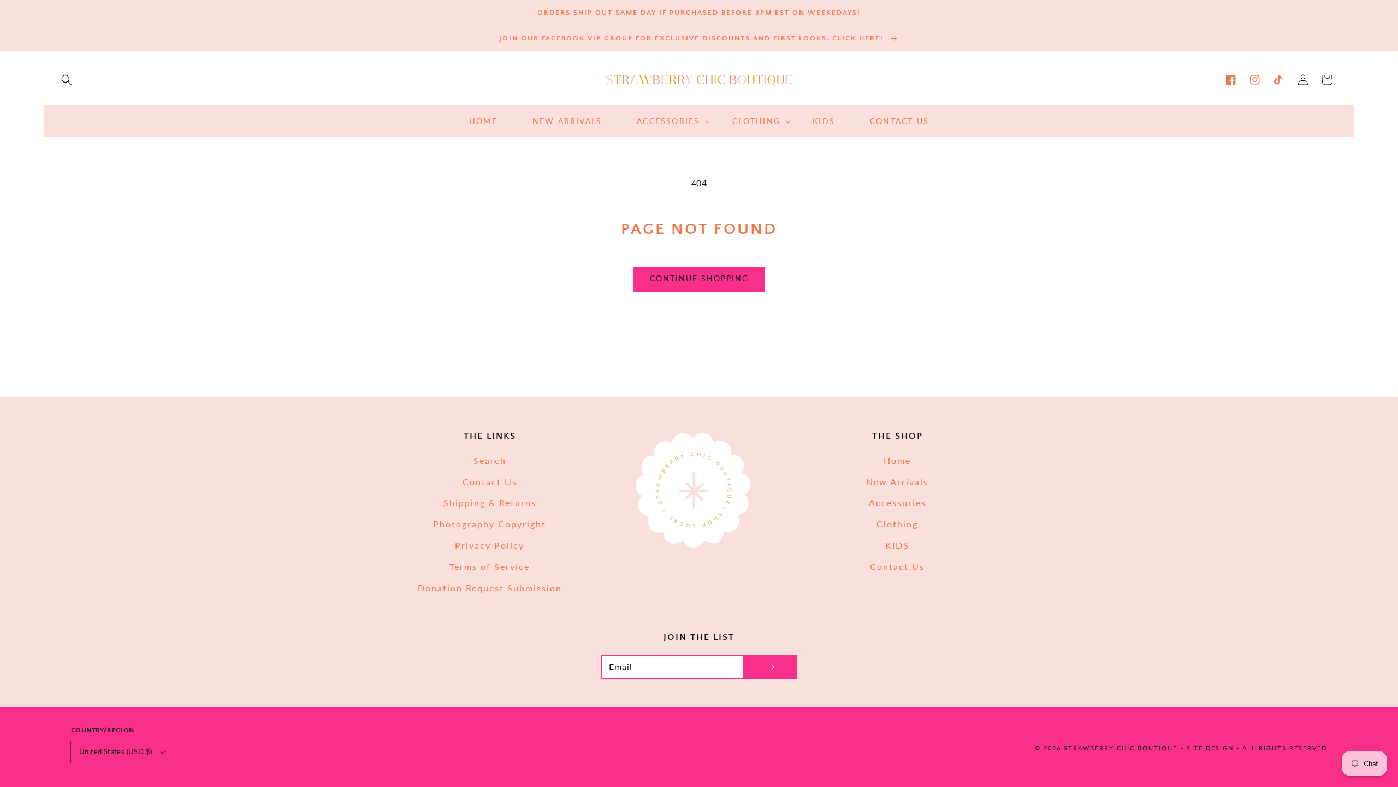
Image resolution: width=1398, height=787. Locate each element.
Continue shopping (699, 278)
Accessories (897, 502)
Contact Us (490, 482)
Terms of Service (489, 566)
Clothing (897, 524)
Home (897, 460)
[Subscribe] (770, 667)
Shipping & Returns (489, 502)
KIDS (897, 545)
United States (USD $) (115, 751)
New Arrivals (897, 482)
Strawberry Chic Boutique (1120, 747)
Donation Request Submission (490, 588)
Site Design (1210, 747)
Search (489, 460)
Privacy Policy (489, 545)
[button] (67, 80)
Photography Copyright (489, 524)
